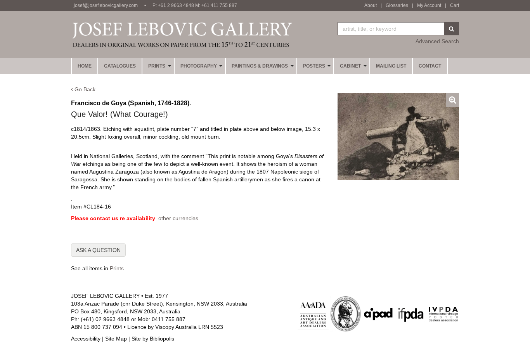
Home (85, 66)
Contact (430, 66)
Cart (454, 5)
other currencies (178, 218)
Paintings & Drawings (260, 66)
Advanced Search (437, 41)
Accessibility (85, 338)
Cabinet (350, 66)
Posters (314, 66)
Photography (198, 66)
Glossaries (397, 5)
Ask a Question (98, 250)
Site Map (116, 338)
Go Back (84, 89)
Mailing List (391, 66)
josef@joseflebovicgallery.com (106, 5)
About (370, 5)
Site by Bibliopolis (153, 338)
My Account (429, 5)
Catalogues (120, 66)
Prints (156, 66)
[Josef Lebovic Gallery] (182, 35)
